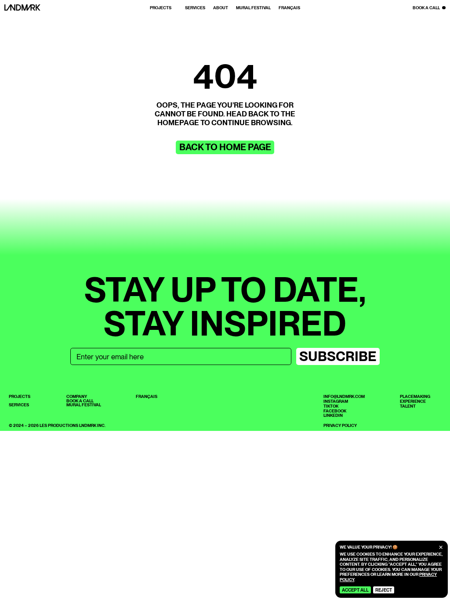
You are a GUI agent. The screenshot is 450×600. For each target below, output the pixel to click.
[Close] (441, 547)
